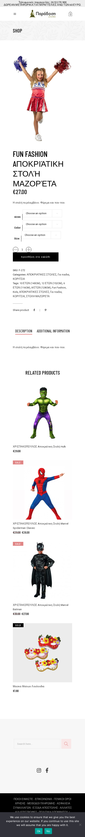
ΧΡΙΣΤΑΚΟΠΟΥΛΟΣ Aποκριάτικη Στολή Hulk (39, 446)
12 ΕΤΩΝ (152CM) (52, 283)
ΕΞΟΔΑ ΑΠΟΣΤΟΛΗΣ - (46, 808)
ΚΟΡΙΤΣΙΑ (19, 279)
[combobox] (42, 213)
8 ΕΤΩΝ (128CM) (41, 287)
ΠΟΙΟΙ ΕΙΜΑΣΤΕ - (24, 799)
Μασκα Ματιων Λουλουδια (28, 686)
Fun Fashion (59, 287)
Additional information (53, 331)
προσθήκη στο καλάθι (35, 257)
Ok (39, 831)
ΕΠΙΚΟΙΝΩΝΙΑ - (44, 799)
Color (17, 228)
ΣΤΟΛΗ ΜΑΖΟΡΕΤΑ (38, 296)
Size (16, 238)
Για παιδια (63, 274)
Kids (15, 292)
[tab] (23, 331)
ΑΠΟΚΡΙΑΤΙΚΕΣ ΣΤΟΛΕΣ (42, 274)
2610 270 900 (58, 2)
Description (23, 331)
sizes (17, 217)
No (48, 831)
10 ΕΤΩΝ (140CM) (30, 283)
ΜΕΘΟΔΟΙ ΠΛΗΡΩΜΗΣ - (42, 803)
